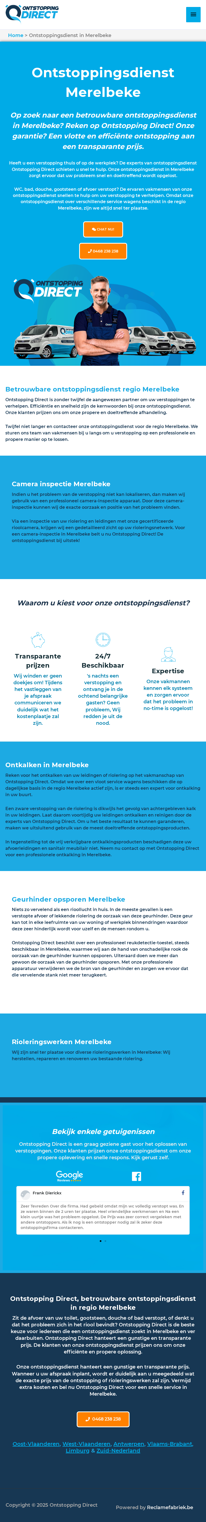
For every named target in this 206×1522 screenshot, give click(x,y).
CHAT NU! (105, 229)
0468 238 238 (105, 251)
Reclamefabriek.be (170, 1507)
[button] (100, 1241)
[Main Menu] (193, 14)
